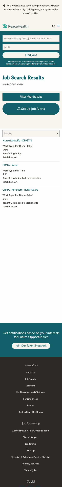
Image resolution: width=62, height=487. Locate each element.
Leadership (30, 444)
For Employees (30, 399)
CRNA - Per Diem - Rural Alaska (20, 189)
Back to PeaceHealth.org (31, 412)
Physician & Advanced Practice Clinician (30, 457)
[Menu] (58, 26)
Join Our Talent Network (31, 345)
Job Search (30, 379)
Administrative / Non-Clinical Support (30, 431)
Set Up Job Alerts (33, 108)
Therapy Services (30, 464)
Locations (30, 386)
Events (30, 405)
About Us (30, 372)
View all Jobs (30, 470)
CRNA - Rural (10, 165)
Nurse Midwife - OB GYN (17, 140)
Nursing (31, 450)
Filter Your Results (31, 96)
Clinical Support (30, 437)
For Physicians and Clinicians (30, 392)
